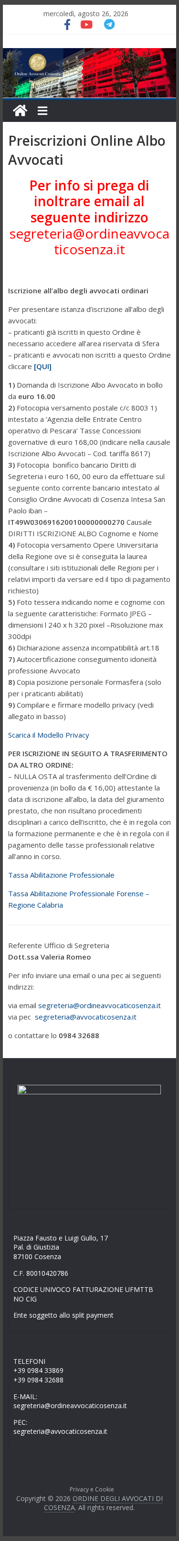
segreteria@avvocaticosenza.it (86, 1016)
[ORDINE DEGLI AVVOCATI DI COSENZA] (20, 111)
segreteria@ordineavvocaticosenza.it (89, 241)
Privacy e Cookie (92, 1489)
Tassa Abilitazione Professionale (61, 875)
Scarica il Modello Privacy (48, 735)
